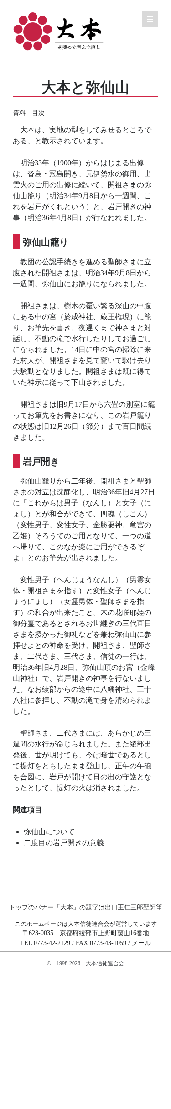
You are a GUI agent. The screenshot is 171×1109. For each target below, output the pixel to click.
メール (141, 942)
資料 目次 (29, 112)
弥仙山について (49, 832)
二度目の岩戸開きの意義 (64, 842)
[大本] (58, 49)
